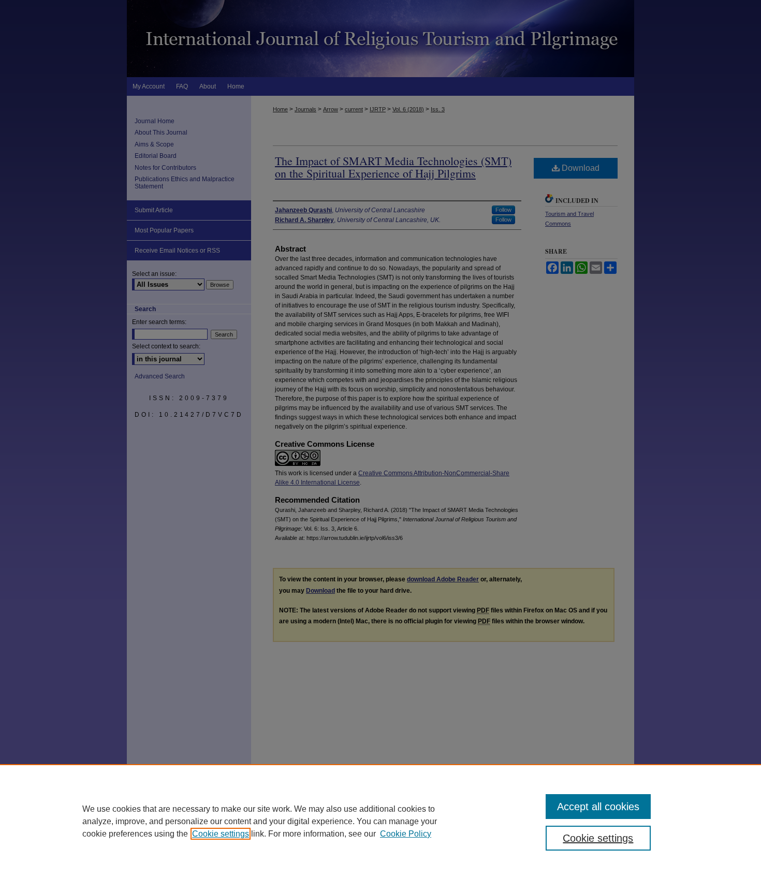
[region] (380, 821)
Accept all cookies (598, 806)
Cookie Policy (405, 833)
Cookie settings (220, 833)
